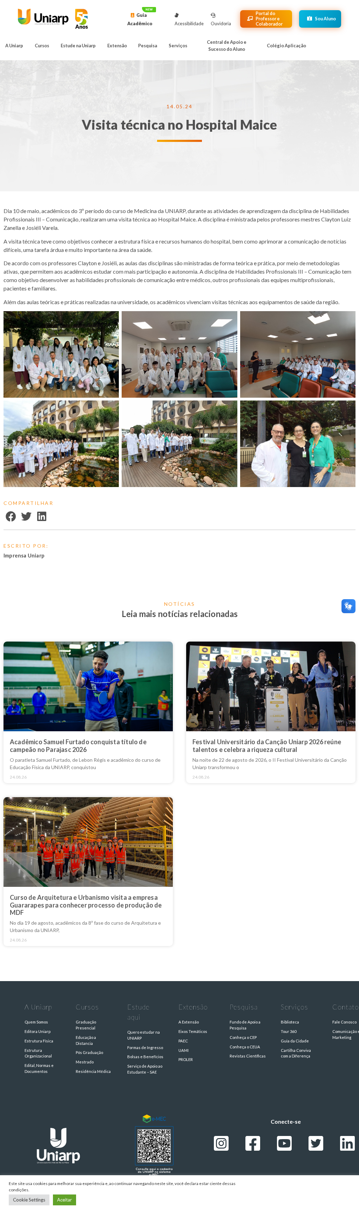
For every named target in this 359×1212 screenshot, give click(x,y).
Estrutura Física (39, 1041)
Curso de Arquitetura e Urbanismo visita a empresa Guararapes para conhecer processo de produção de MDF (86, 904)
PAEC (183, 1041)
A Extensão (188, 1022)
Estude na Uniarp (78, 45)
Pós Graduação (89, 1052)
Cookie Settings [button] (29, 1200)
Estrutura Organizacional (38, 1053)
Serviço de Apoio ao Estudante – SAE (144, 1069)
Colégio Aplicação (286, 45)
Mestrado (85, 1062)
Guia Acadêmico (140, 19)
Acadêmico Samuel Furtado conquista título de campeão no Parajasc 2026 (78, 745)
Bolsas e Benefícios (145, 1056)
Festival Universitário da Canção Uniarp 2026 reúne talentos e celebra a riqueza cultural (266, 745)
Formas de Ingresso (145, 1047)
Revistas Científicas (248, 1056)
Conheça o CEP (243, 1037)
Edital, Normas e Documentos (39, 1068)
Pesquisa (147, 45)
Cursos (42, 45)
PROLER (185, 1059)
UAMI (183, 1050)
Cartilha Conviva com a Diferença (296, 1053)
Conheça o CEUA (245, 1047)
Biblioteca (290, 1022)
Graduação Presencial (86, 1025)
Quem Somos (36, 1022)
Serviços (178, 45)
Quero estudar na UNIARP (143, 1035)
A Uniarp (14, 45)
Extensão (117, 45)
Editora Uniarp (37, 1031)
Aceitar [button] (64, 1200)
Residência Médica (93, 1071)
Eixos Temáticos (192, 1031)
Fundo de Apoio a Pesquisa (245, 1025)
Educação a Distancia (86, 1040)
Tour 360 (288, 1031)
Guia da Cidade (295, 1041)
